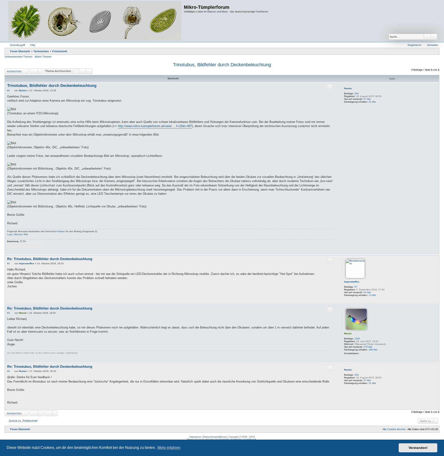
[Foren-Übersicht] (95, 21)
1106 (357, 338)
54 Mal (367, 292)
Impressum (195, 436)
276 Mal (368, 347)
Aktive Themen (43, 56)
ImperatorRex (351, 281)
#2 (8, 263)
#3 (8, 313)
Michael (18, 234)
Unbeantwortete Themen (18, 56)
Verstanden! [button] (418, 448)
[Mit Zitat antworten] (330, 86)
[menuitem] (30, 45)
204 (357, 93)
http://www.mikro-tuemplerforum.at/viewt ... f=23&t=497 (155, 126)
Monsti (348, 333)
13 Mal (372, 295)
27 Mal (367, 99)
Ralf (26, 234)
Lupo (10, 234)
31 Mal (372, 101)
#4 (8, 371)
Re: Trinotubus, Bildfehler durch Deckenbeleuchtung (49, 259)
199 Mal (373, 349)
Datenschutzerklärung (214, 436)
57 (356, 287)
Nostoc (348, 88)
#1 (8, 90)
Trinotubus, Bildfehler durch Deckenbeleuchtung (222, 64)
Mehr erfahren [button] (168, 448)
